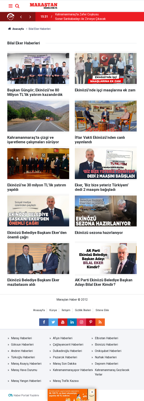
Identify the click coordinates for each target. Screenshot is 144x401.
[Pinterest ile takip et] (90, 322)
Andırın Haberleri (22, 351)
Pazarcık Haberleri (65, 357)
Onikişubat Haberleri (108, 351)
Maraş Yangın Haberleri (26, 381)
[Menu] (10, 6)
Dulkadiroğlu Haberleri (67, 351)
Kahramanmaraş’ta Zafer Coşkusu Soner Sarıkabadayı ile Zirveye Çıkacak (80, 17)
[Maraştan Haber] (43, 5)
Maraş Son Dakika (64, 363)
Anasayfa (39, 310)
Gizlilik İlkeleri (83, 310)
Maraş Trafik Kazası (66, 381)
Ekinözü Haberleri (106, 344)
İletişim (66, 310)
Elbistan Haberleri (106, 338)
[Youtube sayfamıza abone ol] (62, 322)
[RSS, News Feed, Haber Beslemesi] (100, 322)
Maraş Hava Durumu (24, 370)
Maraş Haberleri (21, 338)
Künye (53, 310)
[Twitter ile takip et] (53, 322)
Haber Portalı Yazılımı (26, 395)
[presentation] (21, 16)
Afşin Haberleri (62, 338)
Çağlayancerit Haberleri (68, 344)
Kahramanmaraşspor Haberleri (72, 370)
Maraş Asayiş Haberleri (26, 363)
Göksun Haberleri (22, 344)
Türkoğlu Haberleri (23, 357)
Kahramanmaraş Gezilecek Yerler (112, 372)
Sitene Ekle (102, 310)
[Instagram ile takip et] (81, 322)
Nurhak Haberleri (106, 357)
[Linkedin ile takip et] (72, 322)
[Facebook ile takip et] (44, 322)
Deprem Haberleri (106, 363)
